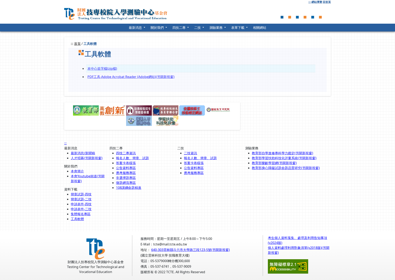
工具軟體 (77, 219)
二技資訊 (190, 153)
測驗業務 (216, 27)
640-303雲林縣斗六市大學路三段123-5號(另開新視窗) (190, 249)
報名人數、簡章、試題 (132, 158)
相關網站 (259, 27)
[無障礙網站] (288, 266)
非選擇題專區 (126, 177)
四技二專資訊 (126, 153)
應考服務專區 (126, 173)
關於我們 (158, 27)
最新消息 (136, 27)
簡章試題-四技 (81, 194)
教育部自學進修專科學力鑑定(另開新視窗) (282, 153)
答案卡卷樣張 (126, 163)
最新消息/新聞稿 (83, 153)
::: (309, 2)
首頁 (77, 43)
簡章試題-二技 (81, 199)
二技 (198, 27)
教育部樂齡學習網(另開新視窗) (274, 163)
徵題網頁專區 (126, 182)
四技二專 (179, 27)
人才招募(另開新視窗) (86, 158)
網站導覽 (316, 2)
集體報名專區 (81, 214)
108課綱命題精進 (128, 187)
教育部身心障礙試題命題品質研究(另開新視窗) (286, 168)
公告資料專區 (126, 168)
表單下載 (238, 27)
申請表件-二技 (81, 209)
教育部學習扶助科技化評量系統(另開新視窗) (284, 158)
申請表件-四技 (81, 204)
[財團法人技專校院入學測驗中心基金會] (117, 13)
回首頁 (327, 2)
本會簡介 (77, 171)
